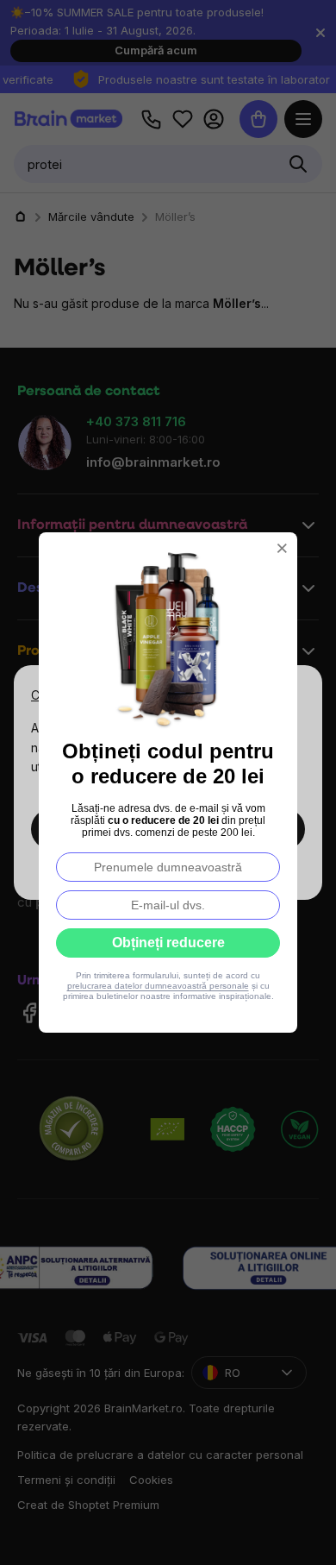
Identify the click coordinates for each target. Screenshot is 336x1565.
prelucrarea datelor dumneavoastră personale (158, 985)
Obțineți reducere (168, 942)
